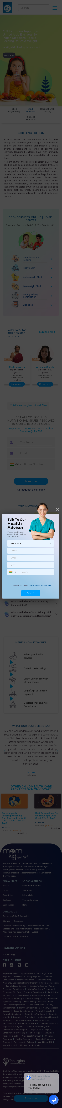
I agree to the (31, 585)
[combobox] (14, 572)
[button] (30, 543)
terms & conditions (39, 585)
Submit (30, 593)
